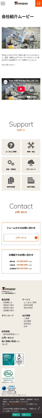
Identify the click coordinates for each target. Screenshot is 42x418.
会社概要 (27, 321)
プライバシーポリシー (18, 404)
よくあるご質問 (30, 302)
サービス (26, 299)
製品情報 (6, 299)
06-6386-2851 (24, 265)
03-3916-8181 (24, 261)
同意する (16, 415)
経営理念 (27, 324)
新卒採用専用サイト (11, 334)
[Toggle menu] (3, 3)
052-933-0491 (24, 268)
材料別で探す (8, 308)
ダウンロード (8, 315)
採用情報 (6, 331)
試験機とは (7, 302)
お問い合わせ (21, 238)
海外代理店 (28, 308)
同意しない (26, 415)
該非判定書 (28, 305)
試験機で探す (8, 310)
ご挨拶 (26, 318)
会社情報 (26, 315)
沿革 (25, 326)
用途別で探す (8, 305)
